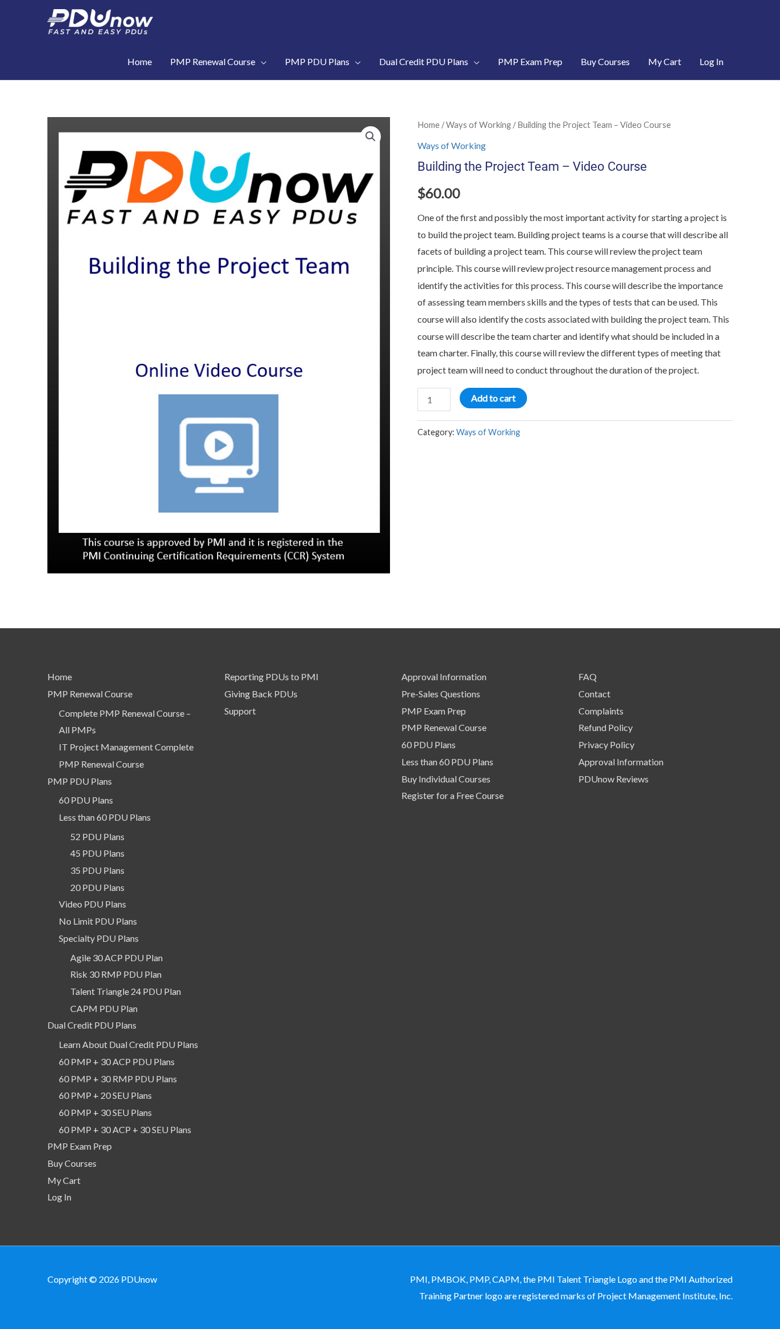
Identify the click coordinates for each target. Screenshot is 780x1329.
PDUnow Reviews (613, 778)
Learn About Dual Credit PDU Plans (128, 1044)
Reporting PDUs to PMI (271, 676)
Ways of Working (478, 124)
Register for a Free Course (452, 795)
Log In (59, 1196)
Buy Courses (72, 1163)
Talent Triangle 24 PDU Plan (125, 991)
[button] (370, 136)
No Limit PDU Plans (98, 921)
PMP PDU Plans (79, 781)
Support (240, 710)
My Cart (64, 1180)
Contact (594, 693)
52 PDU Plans (97, 836)
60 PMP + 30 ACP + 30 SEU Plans (125, 1129)
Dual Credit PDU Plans (91, 1024)
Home (428, 124)
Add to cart (493, 397)
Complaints (601, 710)
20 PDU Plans (97, 887)
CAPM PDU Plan (104, 1008)
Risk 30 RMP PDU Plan (116, 974)
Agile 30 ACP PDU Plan (116, 957)
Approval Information (444, 676)
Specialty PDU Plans (99, 938)
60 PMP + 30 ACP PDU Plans (117, 1061)
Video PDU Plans (92, 903)
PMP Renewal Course (89, 693)
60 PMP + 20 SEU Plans (105, 1095)
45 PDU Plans (97, 853)
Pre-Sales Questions (440, 693)
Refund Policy (605, 727)
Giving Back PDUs (260, 693)
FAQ (587, 676)
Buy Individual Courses (445, 778)
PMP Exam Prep (79, 1146)
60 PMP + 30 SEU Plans (105, 1112)
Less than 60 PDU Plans (105, 817)
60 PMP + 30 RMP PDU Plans (118, 1078)
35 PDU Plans (97, 870)
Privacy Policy (606, 744)
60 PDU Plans (86, 799)
